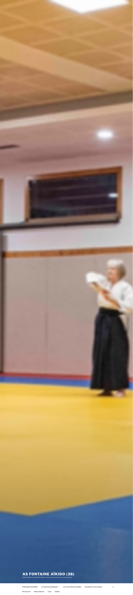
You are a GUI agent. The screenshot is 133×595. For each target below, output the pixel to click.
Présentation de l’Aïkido (30, 587)
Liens (49, 591)
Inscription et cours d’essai (93, 587)
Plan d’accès (26, 591)
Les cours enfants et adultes (72, 587)
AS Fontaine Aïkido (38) (48, 574)
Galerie (57, 591)
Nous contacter (39, 591)
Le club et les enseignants (49, 587)
